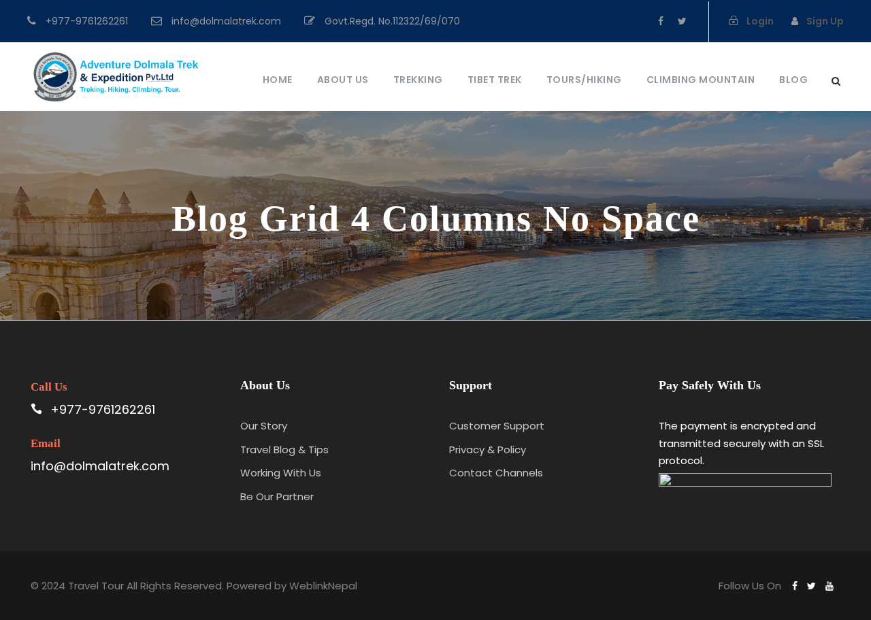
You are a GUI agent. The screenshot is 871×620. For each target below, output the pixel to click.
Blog (793, 79)
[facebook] (660, 21)
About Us (343, 79)
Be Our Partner (277, 496)
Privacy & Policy (487, 449)
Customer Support (496, 426)
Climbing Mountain (700, 79)
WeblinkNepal (323, 585)
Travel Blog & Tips (284, 449)
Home (278, 79)
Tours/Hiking (584, 79)
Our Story (263, 426)
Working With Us (280, 473)
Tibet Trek (494, 79)
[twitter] (682, 21)
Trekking (418, 79)
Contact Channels (496, 473)
